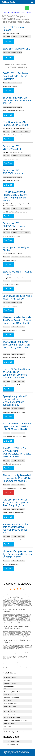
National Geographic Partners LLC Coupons (16, 720)
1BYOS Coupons (8, 709)
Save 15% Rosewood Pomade (12, 741)
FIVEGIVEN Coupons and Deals (11, 236)
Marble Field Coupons (10, 677)
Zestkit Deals (7, 726)
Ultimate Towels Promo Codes (12, 717)
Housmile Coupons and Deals (11, 284)
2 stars (14, 589)
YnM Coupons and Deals (9, 260)
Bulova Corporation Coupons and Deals (13, 110)
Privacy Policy (7, 752)
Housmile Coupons (9, 686)
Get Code (8, 492)
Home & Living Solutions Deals (12, 692)
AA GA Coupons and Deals (10, 86)
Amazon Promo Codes (10, 706)
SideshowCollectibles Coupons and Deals (14, 330)
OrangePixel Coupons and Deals (11, 385)
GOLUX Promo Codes (10, 683)
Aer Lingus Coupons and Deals (11, 564)
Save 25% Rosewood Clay (11, 744)
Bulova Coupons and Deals (10, 306)
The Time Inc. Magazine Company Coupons (16, 732)
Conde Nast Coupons (9, 723)
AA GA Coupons (8, 700)
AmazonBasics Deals (9, 714)
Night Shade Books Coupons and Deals (13, 135)
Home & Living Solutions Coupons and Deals (15, 212)
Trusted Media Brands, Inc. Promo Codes (15, 729)
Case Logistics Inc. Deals (10, 703)
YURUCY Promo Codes (10, 694)
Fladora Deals (7, 680)
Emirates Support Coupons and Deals (13, 540)
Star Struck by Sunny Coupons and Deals (14, 412)
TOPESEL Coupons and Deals (11, 180)
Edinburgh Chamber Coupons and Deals (13, 512)
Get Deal (8, 41)
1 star (11, 589)
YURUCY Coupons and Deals (11, 159)
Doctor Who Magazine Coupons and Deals (14, 436)
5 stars (24, 589)
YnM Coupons (7, 689)
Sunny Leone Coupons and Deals (12, 463)
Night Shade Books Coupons (11, 697)
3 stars (17, 589)
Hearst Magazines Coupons (11, 712)
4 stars (20, 589)
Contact (26, 751)
